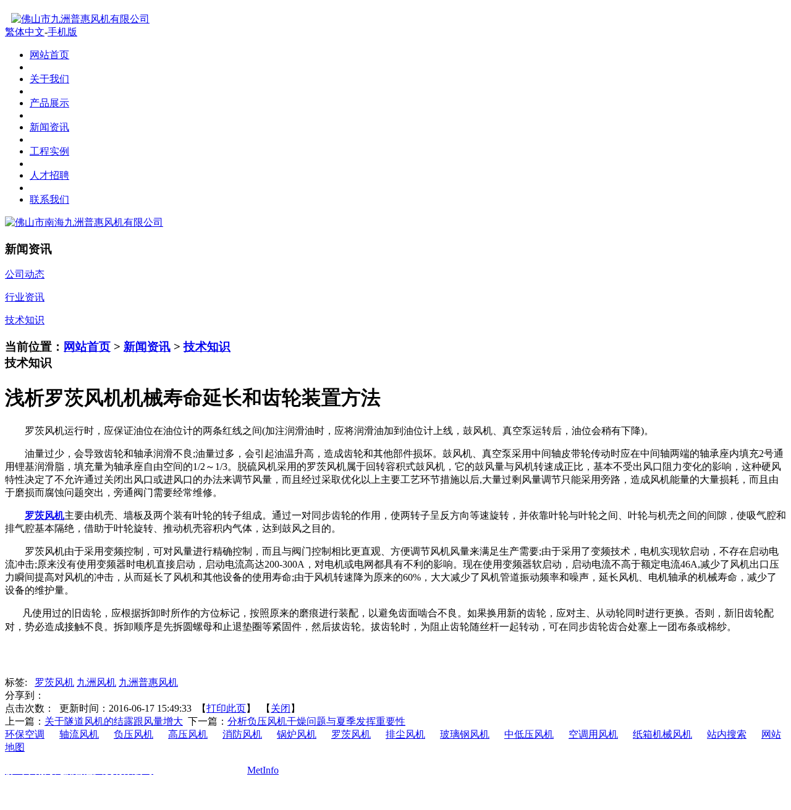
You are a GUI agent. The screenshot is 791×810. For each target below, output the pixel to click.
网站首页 (87, 346)
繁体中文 (24, 32)
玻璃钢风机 (464, 734)
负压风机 (133, 734)
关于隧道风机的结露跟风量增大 (113, 721)
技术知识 (207, 346)
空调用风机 (593, 734)
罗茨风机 (54, 682)
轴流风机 (79, 734)
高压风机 (188, 734)
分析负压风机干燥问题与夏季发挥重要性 (316, 721)
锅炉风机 (296, 734)
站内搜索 (727, 734)
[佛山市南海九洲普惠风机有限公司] (84, 222)
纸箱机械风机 (662, 734)
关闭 (280, 708)
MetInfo (263, 770)
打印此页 (226, 708)
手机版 (62, 32)
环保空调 (24, 734)
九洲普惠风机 (148, 682)
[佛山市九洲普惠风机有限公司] (77, 19)
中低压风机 (529, 734)
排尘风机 (405, 734)
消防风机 (242, 734)
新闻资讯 (147, 346)
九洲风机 (96, 682)
